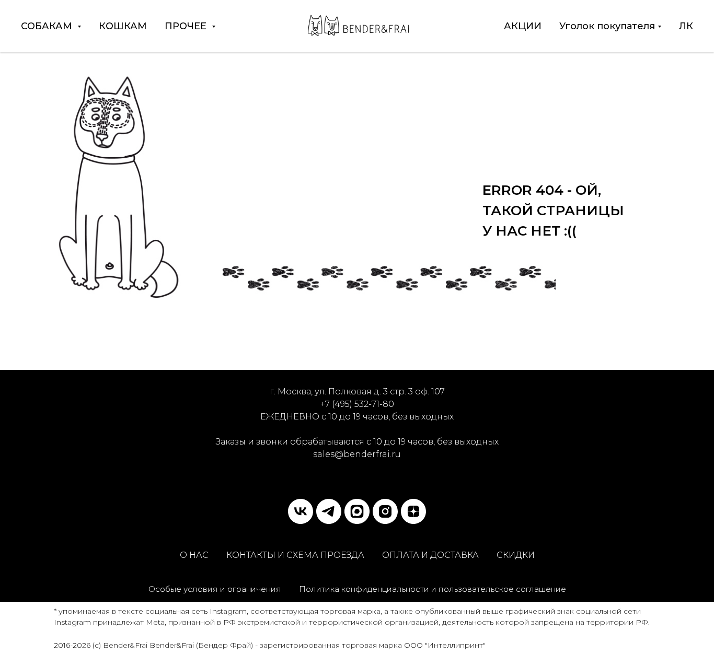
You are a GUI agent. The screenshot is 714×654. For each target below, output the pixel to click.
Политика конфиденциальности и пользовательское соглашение (432, 589)
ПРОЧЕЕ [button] (187, 26)
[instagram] (385, 511)
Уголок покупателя (607, 26)
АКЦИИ (523, 26)
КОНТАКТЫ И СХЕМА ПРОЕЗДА (295, 555)
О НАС (194, 555)
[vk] (300, 511)
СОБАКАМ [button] (48, 26)
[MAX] (357, 511)
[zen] (413, 511)
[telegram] (328, 511)
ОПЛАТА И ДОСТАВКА (430, 555)
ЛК (686, 26)
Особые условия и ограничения (214, 589)
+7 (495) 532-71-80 (357, 404)
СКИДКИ (516, 555)
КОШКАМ (123, 26)
